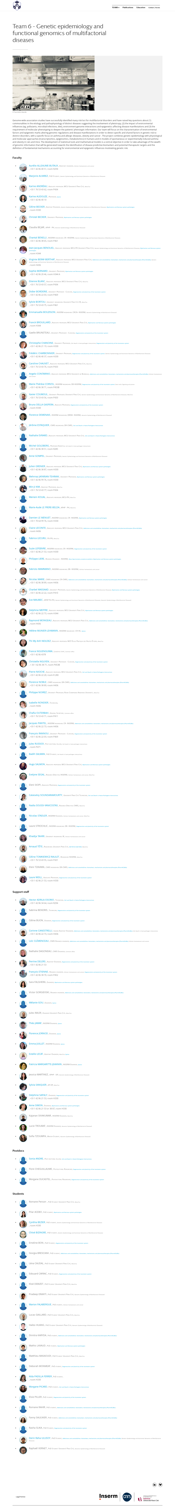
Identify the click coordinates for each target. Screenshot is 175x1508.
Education (141, 7)
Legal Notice (20, 1497)
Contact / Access (154, 7)
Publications (128, 7)
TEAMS (115, 7)
